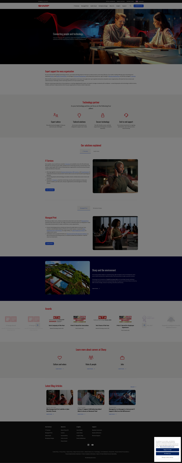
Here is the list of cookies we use (167, 446)
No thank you (167, 453)
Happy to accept (167, 449)
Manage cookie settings (167, 457)
